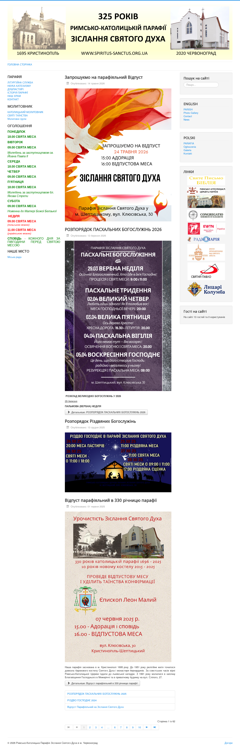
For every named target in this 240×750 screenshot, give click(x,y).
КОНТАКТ (13, 99)
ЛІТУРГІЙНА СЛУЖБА (20, 82)
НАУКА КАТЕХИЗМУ (19, 86)
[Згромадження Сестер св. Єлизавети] (206, 215)
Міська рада (14, 257)
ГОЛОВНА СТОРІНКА (20, 64)
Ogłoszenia (190, 146)
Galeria (187, 150)
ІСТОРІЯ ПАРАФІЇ (18, 92)
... (108, 727)
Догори (228, 743)
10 (139, 727)
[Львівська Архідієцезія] (206, 201)
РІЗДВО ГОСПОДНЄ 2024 (82, 700)
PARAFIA (189, 143)
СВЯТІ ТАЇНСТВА (18, 115)
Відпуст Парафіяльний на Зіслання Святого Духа (95, 707)
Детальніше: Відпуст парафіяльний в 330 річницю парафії (104, 683)
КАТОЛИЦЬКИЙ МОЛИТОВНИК (25, 112)
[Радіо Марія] (206, 239)
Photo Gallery (191, 113)
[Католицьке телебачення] (206, 228)
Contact (188, 116)
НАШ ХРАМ (14, 96)
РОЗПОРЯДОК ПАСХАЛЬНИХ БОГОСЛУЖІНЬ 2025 (96, 693)
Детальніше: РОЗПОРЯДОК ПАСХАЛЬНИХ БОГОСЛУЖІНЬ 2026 (108, 412)
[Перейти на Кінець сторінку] (155, 727)
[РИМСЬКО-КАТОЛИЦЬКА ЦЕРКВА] (206, 190)
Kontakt (188, 153)
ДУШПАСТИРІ (16, 89)
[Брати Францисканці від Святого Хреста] (206, 252)
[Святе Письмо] (206, 180)
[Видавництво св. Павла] (206, 271)
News (187, 119)
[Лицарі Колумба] (206, 289)
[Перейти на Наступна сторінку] (147, 727)
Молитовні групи (17, 119)
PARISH (188, 109)
